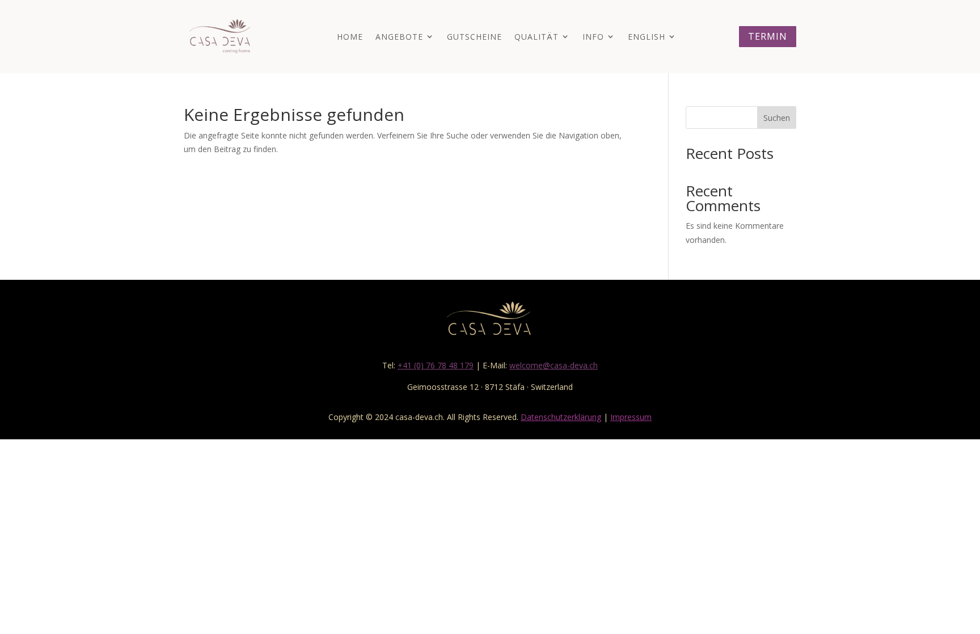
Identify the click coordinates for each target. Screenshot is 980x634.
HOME (350, 36)
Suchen (776, 117)
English (646, 36)
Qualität (536, 36)
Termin (767, 36)
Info (593, 36)
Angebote (399, 36)
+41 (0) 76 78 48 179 (436, 365)
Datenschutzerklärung (561, 417)
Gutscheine (474, 36)
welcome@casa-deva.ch (553, 365)
